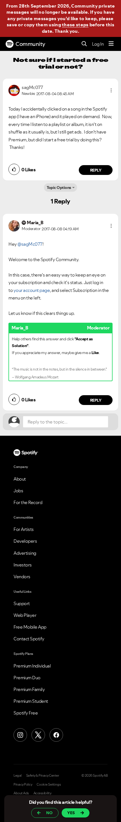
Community (30, 44)
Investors (23, 565)
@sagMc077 (29, 244)
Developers (25, 541)
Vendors (22, 576)
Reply (96, 170)
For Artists (24, 529)
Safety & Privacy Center (42, 775)
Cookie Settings (49, 784)
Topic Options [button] (59, 187)
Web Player (25, 615)
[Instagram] (20, 735)
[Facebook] (56, 735)
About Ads (21, 793)
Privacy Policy (23, 784)
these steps (75, 25)
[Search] (84, 44)
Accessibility (42, 793)
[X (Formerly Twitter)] (38, 735)
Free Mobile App (30, 627)
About (20, 479)
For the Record (28, 502)
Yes (71, 813)
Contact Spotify (29, 639)
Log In (98, 44)
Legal (18, 775)
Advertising (25, 553)
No (49, 813)
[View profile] (14, 90)
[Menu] (111, 44)
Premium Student (31, 701)
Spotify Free (26, 713)
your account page (32, 290)
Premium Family (29, 689)
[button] (111, 90)
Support (22, 603)
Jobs (18, 491)
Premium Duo (27, 678)
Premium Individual (32, 666)
